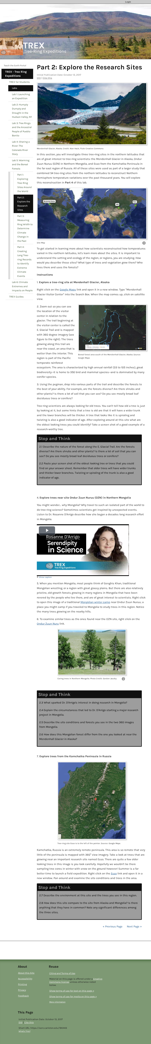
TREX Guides (16, 296)
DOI (39, 78)
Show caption (45, 577)
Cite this (47, 78)
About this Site (26, 973)
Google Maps (68, 289)
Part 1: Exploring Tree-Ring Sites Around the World (24, 183)
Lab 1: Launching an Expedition (21, 96)
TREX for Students (19, 82)
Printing (22, 984)
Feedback (23, 995)
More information (57, 1002)
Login (128, 2)
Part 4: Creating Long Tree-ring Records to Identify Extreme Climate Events (24, 261)
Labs (14, 88)
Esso (114, 873)
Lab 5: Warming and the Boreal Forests (20, 164)
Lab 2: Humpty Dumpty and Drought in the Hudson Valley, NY (22, 110)
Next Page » (134, 926)
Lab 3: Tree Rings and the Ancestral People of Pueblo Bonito (22, 129)
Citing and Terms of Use (62, 973)
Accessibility (25, 978)
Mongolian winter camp (95, 602)
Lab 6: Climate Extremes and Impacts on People (22, 286)
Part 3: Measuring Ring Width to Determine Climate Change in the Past (25, 228)
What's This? (24, 1031)
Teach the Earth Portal (15, 65)
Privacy (22, 990)
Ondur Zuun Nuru (48, 623)
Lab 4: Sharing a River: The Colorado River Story (21, 148)
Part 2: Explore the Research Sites (23, 203)
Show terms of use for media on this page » (73, 996)
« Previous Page (112, 926)
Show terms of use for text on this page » (71, 990)
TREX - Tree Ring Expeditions (16, 74)
